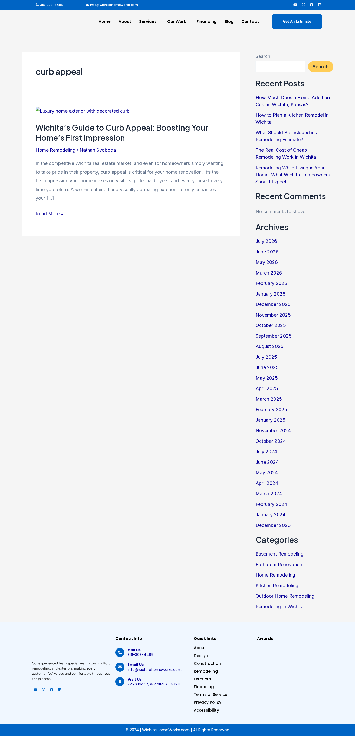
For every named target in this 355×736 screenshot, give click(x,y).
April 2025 (266, 388)
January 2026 (270, 294)
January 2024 (270, 514)
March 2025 (268, 399)
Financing (206, 21)
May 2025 (266, 378)
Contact (250, 21)
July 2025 (266, 357)
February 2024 (271, 504)
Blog (229, 21)
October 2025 (270, 325)
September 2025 (273, 336)
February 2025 (271, 409)
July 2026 (266, 241)
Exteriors (202, 679)
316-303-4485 (140, 652)
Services (148, 21)
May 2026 (266, 262)
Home (104, 21)
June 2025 (267, 367)
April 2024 (266, 483)
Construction (207, 663)
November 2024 (273, 430)
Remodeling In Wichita (279, 606)
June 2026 (267, 252)
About (125, 21)
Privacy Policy (207, 702)
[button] (149, 21)
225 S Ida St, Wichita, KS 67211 (154, 682)
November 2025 (273, 315)
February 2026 (271, 283)
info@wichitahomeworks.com (155, 667)
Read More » (49, 212)
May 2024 (266, 472)
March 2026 (268, 273)
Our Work (176, 21)
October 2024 (270, 441)
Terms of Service (210, 694)
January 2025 (270, 420)
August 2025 (269, 346)
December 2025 (273, 304)
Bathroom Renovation (278, 564)
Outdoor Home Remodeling (284, 596)
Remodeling (206, 671)
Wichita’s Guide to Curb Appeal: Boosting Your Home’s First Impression (122, 133)
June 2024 (267, 462)
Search (262, 56)
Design (201, 655)
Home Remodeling (55, 150)
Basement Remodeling (279, 554)
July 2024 (266, 451)
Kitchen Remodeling (276, 585)
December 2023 (273, 525)
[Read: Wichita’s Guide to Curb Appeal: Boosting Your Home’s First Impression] (83, 110)
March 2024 (268, 493)
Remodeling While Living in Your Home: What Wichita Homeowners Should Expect (292, 174)
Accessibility (206, 710)
